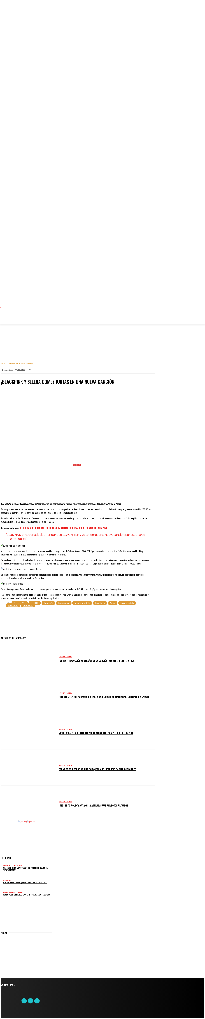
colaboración (48, 603)
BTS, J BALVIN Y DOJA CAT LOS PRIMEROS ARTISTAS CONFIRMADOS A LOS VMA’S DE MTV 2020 (63, 527)
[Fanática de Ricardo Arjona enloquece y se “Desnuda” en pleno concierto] (29, 767)
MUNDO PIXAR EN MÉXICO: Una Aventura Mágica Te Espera (26, 894)
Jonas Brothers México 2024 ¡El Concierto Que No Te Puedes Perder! (25, 869)
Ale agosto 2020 (20, 603)
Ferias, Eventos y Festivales (15, 892)
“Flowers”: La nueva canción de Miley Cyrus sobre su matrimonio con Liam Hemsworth (104, 697)
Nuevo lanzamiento (127, 603)
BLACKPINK (34, 603)
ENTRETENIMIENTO (13, 363)
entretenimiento (63, 603)
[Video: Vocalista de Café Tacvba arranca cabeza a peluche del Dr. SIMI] (29, 731)
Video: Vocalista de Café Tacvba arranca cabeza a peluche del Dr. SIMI (96, 733)
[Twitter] (30, 1000)
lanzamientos (100, 603)
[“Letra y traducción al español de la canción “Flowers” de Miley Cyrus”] (29, 659)
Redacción (21, 369)
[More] (113, 457)
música (112, 603)
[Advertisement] (50, 317)
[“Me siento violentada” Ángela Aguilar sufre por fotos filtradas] (29, 803)
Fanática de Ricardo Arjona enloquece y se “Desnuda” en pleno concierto (97, 769)
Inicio (3, 363)
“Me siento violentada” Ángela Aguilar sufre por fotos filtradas (93, 805)
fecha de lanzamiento (82, 603)
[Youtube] (37, 1000)
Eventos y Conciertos (12, 866)
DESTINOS (7, 880)
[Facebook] (24, 1000)
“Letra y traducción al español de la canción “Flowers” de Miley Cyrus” (97, 660)
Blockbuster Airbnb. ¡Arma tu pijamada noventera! (25, 882)
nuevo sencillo (13, 605)
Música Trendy (27, 363)
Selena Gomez (28, 605)
